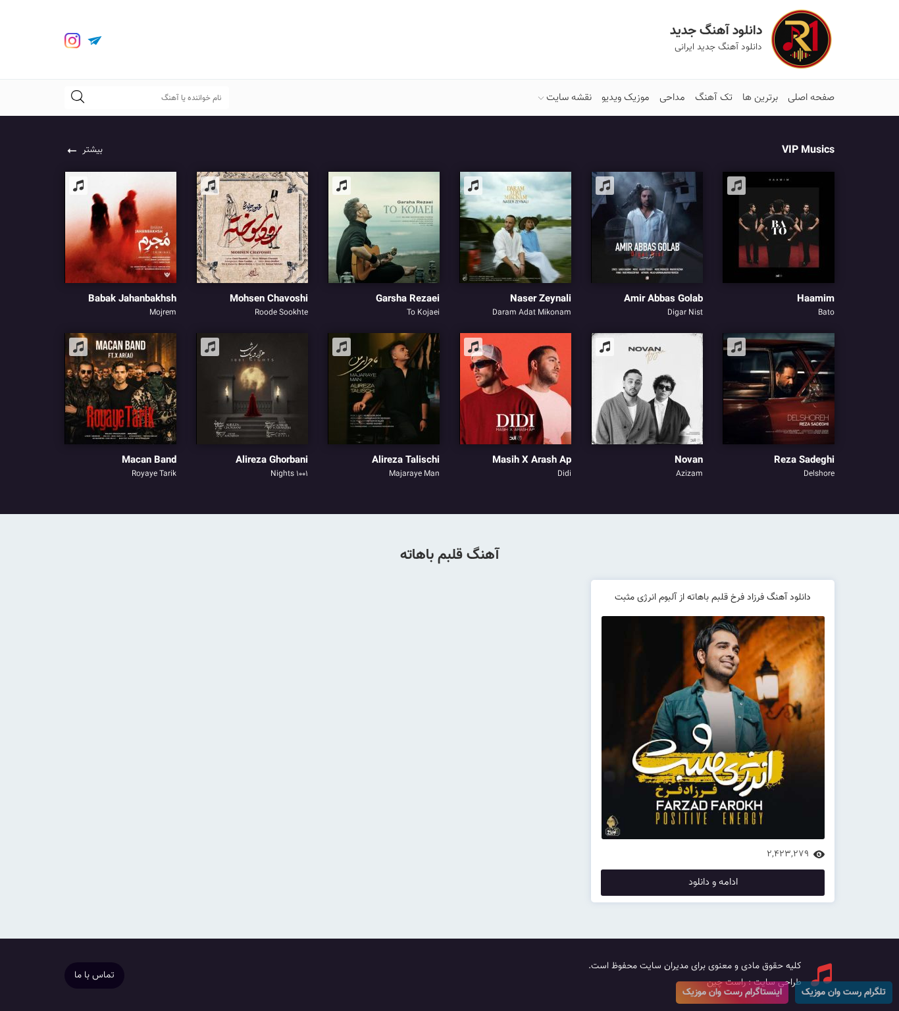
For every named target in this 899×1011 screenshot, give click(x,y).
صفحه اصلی (811, 97)
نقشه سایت (569, 97)
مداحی (672, 97)
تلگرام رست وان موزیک (844, 992)
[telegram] (95, 41)
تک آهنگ (713, 97)
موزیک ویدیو (626, 97)
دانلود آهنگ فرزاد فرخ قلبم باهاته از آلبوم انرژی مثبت (713, 597)
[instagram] (72, 41)
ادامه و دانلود (713, 882)
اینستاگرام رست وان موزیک (732, 992)
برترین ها (760, 97)
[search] (77, 97)
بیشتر (92, 150)
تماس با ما (94, 975)
